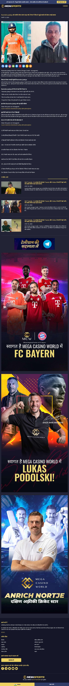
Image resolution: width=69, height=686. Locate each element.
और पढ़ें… (3, 632)
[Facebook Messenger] (16, 66)
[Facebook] (2, 66)
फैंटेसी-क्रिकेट (37, 647)
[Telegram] (23, 66)
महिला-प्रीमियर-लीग (38, 640)
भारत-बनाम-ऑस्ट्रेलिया (39, 649)
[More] (30, 66)
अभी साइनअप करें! (61, 2)
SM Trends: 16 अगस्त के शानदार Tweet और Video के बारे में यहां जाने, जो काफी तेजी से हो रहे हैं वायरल (46, 183)
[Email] (13, 66)
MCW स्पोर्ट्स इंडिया (36, 679)
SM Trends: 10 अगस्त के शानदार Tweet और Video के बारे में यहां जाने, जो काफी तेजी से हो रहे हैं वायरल (46, 220)
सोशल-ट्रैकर (4, 651)
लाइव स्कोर (51, 684)
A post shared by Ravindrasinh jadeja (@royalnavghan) (16, 108)
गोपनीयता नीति (4, 649)
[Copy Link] (27, 66)
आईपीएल (3, 647)
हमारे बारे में (36, 644)
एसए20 (2, 644)
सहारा (35, 651)
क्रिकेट (2, 640)
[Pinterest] (20, 66)
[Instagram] (9, 66)
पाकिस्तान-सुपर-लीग (38, 642)
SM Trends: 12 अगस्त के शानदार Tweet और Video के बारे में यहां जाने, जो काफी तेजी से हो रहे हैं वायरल (46, 202)
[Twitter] (6, 66)
